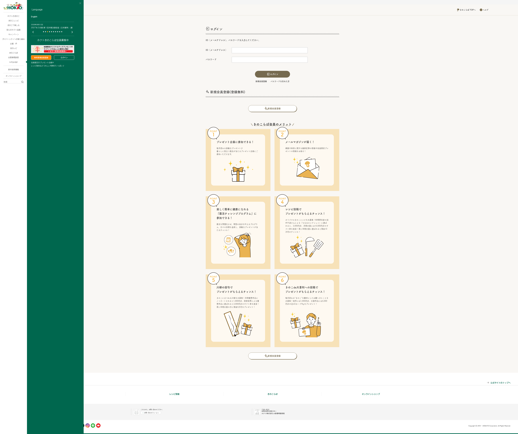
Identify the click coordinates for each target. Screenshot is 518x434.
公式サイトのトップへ (500, 382)
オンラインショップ (13, 76)
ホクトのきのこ (13, 16)
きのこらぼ (13, 53)
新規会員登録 (261, 81)
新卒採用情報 (13, 69)
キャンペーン (13, 34)
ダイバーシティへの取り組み (13, 39)
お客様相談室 (13, 57)
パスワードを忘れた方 (280, 81)
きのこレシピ (13, 21)
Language (13, 62)
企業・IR (13, 44)
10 (61, 31)
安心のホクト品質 (13, 30)
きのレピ (13, 48)
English (34, 17)
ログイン (64, 57)
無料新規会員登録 (41, 57)
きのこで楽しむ (13, 25)
